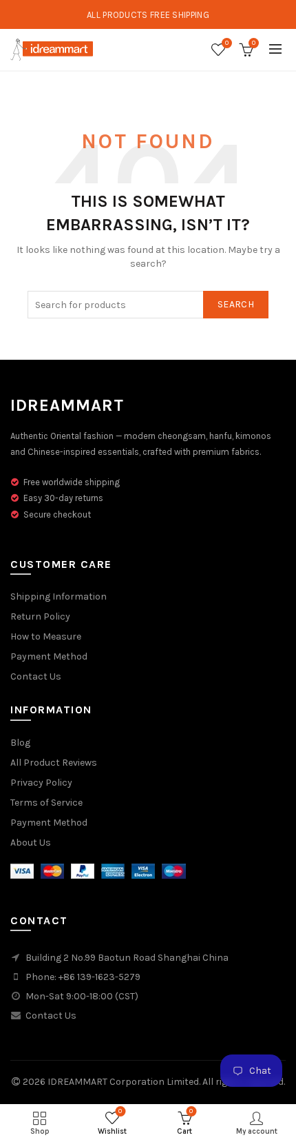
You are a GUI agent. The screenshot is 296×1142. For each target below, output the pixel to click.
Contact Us (35, 676)
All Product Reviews (53, 762)
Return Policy (40, 616)
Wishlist (227, 43)
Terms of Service (46, 802)
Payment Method (48, 656)
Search (236, 304)
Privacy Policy (41, 782)
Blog (20, 742)
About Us (30, 842)
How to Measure (45, 636)
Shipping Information (58, 596)
